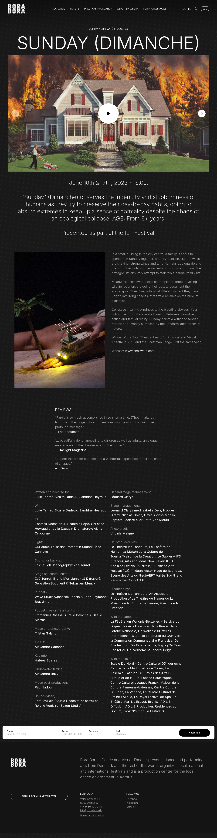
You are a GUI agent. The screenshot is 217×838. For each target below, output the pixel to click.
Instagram (132, 802)
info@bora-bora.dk (91, 810)
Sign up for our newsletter (39, 796)
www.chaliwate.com (139, 351)
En (189, 8)
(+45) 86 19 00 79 (91, 806)
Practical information (98, 9)
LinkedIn (131, 806)
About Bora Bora (127, 9)
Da (184, 8)
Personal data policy (92, 815)
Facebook (132, 799)
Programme (58, 9)
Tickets (74, 9)
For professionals (154, 9)
